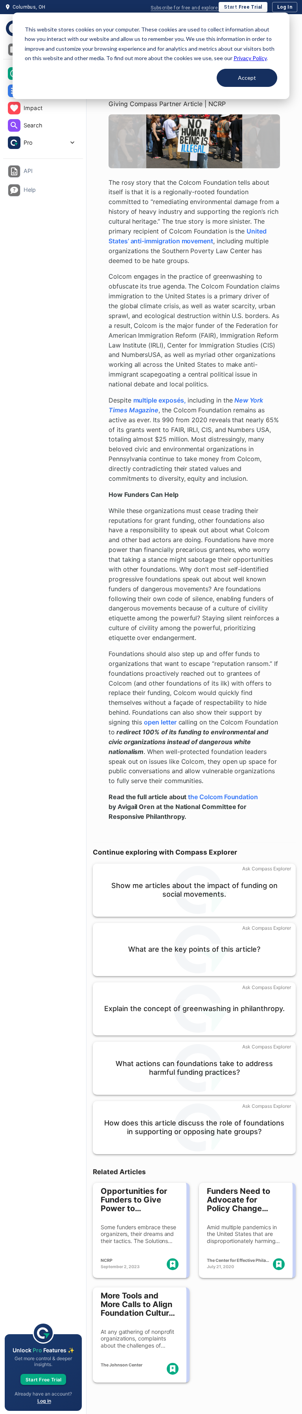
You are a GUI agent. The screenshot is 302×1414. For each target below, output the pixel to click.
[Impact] (14, 108)
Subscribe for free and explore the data (194, 8)
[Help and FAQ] (14, 190)
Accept (247, 77)
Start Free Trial (243, 7)
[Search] (14, 125)
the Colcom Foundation (223, 797)
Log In (284, 7)
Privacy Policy (250, 58)
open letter (160, 722)
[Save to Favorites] (173, 1264)
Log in (44, 1401)
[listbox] (43, 109)
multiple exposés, (159, 400)
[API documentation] (14, 171)
